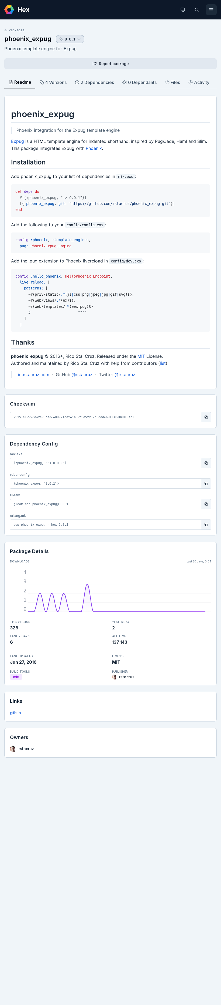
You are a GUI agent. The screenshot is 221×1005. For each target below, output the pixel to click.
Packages (17, 30)
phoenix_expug (27, 39)
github (15, 712)
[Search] (197, 9)
